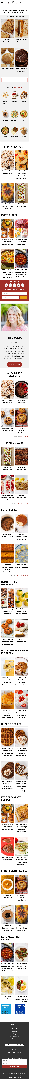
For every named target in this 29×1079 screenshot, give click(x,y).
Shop (14, 1034)
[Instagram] (10, 285)
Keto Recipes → (22, 575)
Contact (14, 1039)
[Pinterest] (14, 285)
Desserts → (24, 436)
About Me (14, 1029)
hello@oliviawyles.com (14, 1052)
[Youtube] (18, 285)
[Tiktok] (22, 285)
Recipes (14, 1031)
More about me (14, 364)
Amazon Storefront (15, 1036)
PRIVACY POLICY (12, 1077)
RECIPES (17, 87)
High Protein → (23, 503)
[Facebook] (6, 285)
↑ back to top (14, 1025)
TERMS (19, 1077)
